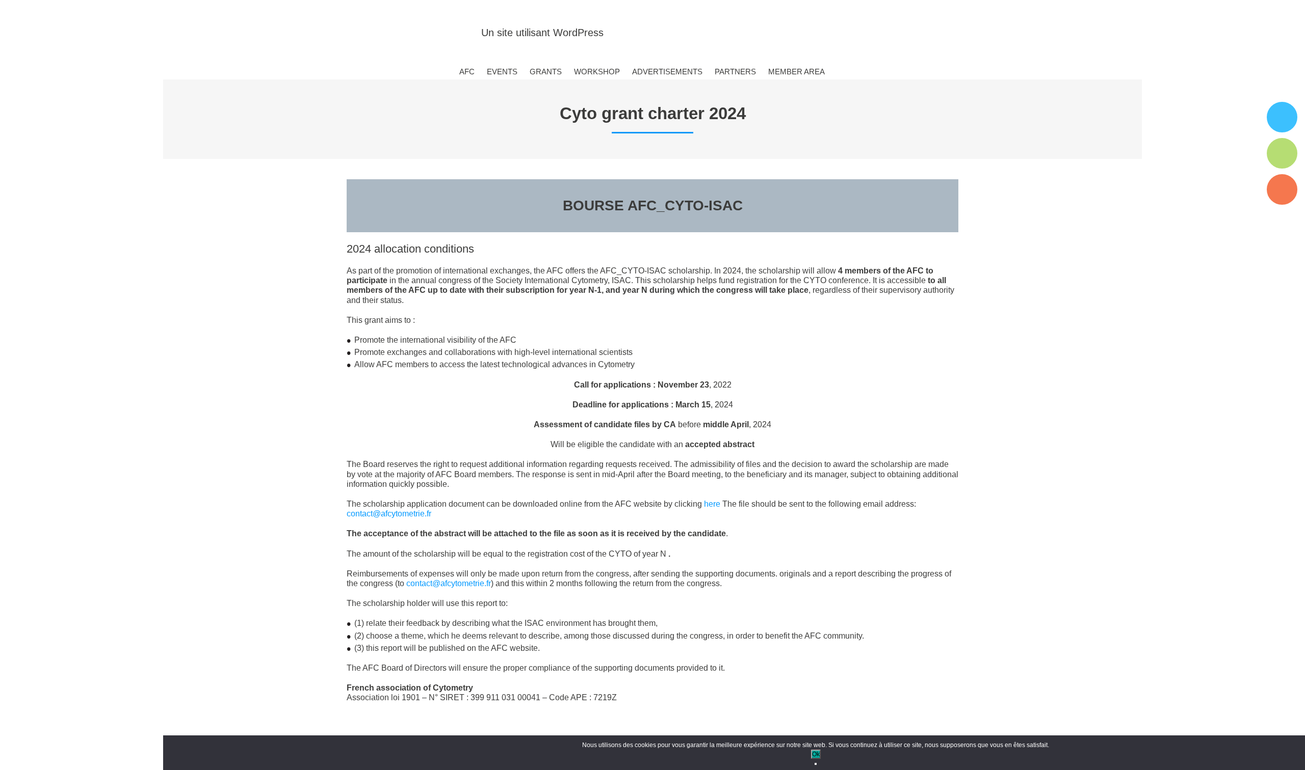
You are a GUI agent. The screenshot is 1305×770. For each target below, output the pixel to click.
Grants (546, 71)
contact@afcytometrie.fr (389, 513)
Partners (735, 71)
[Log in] (1282, 153)
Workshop (597, 71)
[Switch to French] (841, 72)
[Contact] (1282, 189)
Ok (816, 754)
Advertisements (667, 71)
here (712, 504)
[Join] (1282, 117)
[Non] (816, 764)
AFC (467, 71)
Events (502, 71)
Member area (796, 71)
